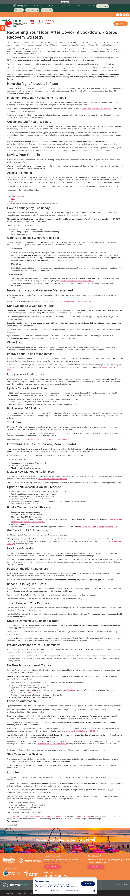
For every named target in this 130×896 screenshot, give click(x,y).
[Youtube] (124, 14)
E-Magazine (18, 10)
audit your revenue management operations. (78, 301)
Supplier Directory (32, 10)
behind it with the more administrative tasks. (77, 281)
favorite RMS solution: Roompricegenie (52, 744)
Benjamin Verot (84, 816)
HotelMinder (116, 816)
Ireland (13, 194)
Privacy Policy (21, 893)
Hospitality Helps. (35, 692)
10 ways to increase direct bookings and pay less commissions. (47, 440)
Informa (65, 2)
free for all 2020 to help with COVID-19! (82, 731)
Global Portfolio (47, 10)
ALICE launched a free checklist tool (97, 109)
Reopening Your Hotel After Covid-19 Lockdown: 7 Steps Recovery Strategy (36, 816)
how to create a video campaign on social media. (98, 527)
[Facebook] (117, 14)
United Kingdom (17, 196)
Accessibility (9, 893)
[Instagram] (120, 14)
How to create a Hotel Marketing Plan (52, 479)
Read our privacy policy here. (55, 862)
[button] (2, 28)
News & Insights (103, 6)
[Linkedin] (127, 14)
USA (13, 199)
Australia (14, 201)
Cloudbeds (71, 690)
